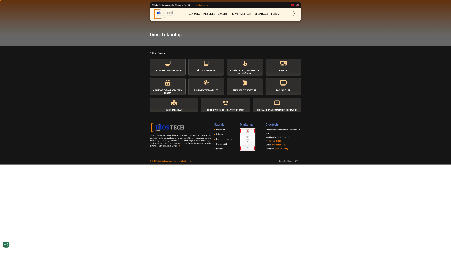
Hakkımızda (208, 14)
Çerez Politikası (285, 161)
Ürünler (222, 14)
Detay (175, 146)
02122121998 (275, 141)
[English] (297, 5)
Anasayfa (194, 14)
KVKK (296, 161)
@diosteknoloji (281, 148)
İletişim (275, 14)
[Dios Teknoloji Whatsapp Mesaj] (6, 245)
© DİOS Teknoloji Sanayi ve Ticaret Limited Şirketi (170, 161)
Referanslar (261, 14)
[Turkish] (292, 5)
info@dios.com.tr (201, 5)
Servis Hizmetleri (241, 14)
